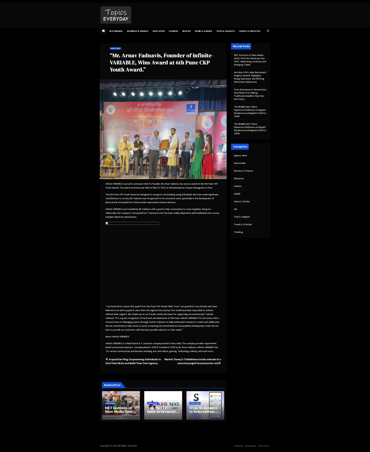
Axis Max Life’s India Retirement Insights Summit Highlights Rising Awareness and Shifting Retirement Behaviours (250, 77)
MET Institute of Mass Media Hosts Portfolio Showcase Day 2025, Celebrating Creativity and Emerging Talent (250, 60)
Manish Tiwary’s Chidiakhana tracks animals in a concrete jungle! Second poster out (192, 361)
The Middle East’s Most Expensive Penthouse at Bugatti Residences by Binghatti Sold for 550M (250, 111)
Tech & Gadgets (225, 31)
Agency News (115, 48)
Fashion (173, 31)
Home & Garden (203, 31)
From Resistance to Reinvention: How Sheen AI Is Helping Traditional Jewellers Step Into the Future (250, 94)
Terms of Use (263, 446)
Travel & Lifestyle (249, 31)
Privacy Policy (250, 446)
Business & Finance (137, 31)
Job (235, 209)
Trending (238, 232)
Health (186, 31)
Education (159, 31)
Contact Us (238, 446)
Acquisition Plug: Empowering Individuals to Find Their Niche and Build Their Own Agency (133, 361)
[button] (268, 31)
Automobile (116, 31)
